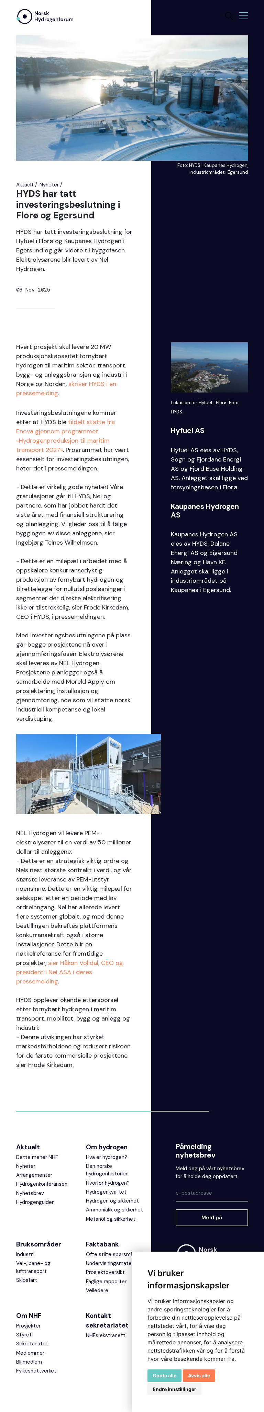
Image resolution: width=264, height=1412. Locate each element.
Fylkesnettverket (36, 1370)
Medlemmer (30, 1353)
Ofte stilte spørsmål (110, 1254)
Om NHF (28, 1315)
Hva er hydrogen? (106, 1157)
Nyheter (49, 184)
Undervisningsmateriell (113, 1263)
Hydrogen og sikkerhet (112, 1200)
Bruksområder (38, 1244)
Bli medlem (29, 1361)
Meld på (211, 1217)
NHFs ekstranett (105, 1335)
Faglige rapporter (106, 1281)
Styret (24, 1334)
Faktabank (102, 1244)
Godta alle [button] (164, 1375)
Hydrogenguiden (35, 1202)
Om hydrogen (107, 1147)
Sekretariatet (32, 1343)
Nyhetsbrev (30, 1193)
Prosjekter (28, 1325)
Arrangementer (34, 1175)
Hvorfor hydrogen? (108, 1183)
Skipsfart (26, 1280)
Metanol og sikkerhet (110, 1219)
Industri (25, 1254)
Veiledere (97, 1290)
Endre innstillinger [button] (174, 1389)
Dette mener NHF (37, 1157)
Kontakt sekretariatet (107, 1320)
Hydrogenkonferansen (41, 1184)
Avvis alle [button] (199, 1375)
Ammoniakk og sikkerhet (114, 1209)
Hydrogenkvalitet (106, 1191)
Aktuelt (25, 184)
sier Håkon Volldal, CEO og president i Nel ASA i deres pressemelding (69, 972)
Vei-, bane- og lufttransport (33, 1267)
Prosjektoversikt (105, 1272)
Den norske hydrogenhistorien (107, 1170)
